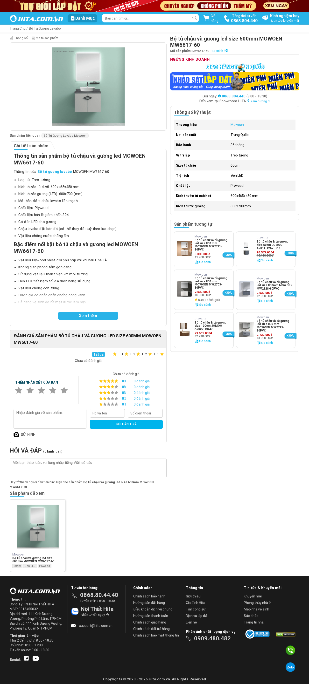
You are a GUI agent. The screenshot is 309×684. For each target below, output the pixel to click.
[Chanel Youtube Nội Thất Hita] (34, 660)
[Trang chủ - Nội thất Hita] (36, 591)
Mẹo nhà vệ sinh (256, 609)
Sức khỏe (251, 616)
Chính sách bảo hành (149, 596)
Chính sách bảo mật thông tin (156, 635)
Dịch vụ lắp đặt (197, 616)
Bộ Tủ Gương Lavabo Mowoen (65, 135)
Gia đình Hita (195, 603)
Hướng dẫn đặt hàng (149, 603)
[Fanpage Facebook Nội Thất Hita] (25, 660)
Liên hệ (191, 622)
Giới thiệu (193, 596)
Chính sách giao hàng (149, 622)
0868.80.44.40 (99, 595)
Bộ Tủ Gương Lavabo (45, 28)
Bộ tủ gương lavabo (54, 171)
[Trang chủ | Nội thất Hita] (36, 19)
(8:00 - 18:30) (244, 96)
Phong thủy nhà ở (257, 603)
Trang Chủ (18, 28)
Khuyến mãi (253, 596)
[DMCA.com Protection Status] (285, 634)
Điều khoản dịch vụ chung (152, 609)
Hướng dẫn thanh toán (150, 616)
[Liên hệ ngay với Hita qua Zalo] (290, 667)
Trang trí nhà (254, 622)
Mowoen (237, 125)
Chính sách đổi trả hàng (151, 629)
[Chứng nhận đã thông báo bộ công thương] (258, 634)
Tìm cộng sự (195, 609)
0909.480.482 (212, 638)
